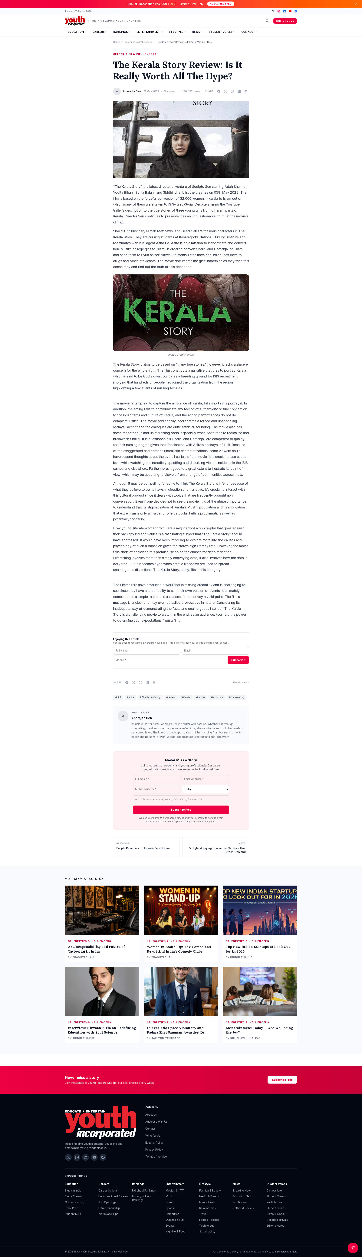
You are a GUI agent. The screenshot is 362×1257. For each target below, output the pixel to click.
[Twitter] (273, 11)
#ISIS (118, 697)
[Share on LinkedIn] (239, 91)
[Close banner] (356, 3)
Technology (206, 1225)
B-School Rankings (144, 1190)
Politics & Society (243, 1208)
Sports (170, 1208)
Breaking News (242, 1190)
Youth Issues (274, 1202)
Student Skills (73, 1213)
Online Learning (74, 1202)
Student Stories (276, 1208)
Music (169, 1196)
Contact (150, 1128)
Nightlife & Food (176, 1231)
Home (116, 42)
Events (170, 1225)
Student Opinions (277, 1196)
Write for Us (285, 20)
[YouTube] (290, 11)
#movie (200, 697)
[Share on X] (225, 91)
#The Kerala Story (150, 697)
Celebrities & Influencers (138, 42)
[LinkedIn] (284, 11)
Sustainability (207, 1231)
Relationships (207, 1208)
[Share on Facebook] (219, 91)
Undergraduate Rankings (141, 1198)
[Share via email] (246, 91)
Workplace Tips (108, 1213)
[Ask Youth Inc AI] (353, 1248)
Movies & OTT (175, 1190)
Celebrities (172, 1213)
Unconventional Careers (113, 1196)
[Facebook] (296, 11)
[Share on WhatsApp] (232, 91)
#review (171, 697)
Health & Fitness (209, 1196)
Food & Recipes (209, 1219)
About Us (151, 1114)
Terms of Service (156, 1156)
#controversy (236, 697)
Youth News (240, 1202)
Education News (243, 1196)
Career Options (107, 1190)
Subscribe (238, 660)
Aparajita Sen (141, 718)
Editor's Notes (275, 1225)
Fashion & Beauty (210, 1190)
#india (130, 697)
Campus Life (274, 1190)
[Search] (267, 21)
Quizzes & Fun (175, 1219)
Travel (203, 1213)
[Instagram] (279, 11)
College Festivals (277, 1219)
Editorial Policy (154, 1142)
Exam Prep (71, 1208)
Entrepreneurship (109, 1208)
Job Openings (107, 1202)
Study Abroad (73, 1196)
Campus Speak (276, 1213)
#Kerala (186, 697)
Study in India (73, 1190)
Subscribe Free (220, 3)
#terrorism (217, 697)
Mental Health (207, 1202)
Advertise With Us (156, 1121)
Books (170, 1202)
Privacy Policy (154, 1149)
